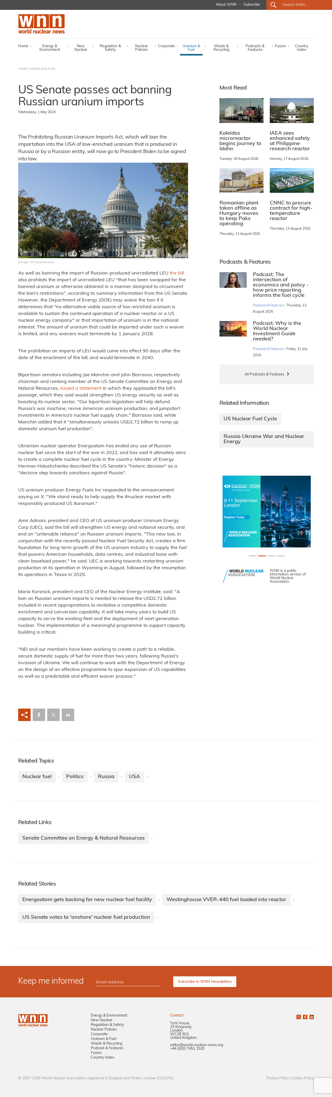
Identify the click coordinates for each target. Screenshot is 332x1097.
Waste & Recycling (221, 48)
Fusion (280, 46)
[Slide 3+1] (281, 556)
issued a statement (80, 388)
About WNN (226, 5)
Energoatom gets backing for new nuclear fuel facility (87, 899)
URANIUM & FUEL (43, 69)
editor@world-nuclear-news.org (196, 1045)
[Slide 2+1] (271, 556)
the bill (177, 273)
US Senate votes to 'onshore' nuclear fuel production (86, 917)
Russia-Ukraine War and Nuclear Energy (264, 439)
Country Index (301, 48)
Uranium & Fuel (191, 48)
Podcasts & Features (255, 48)
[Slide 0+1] (253, 556)
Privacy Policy (277, 1078)
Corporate (166, 46)
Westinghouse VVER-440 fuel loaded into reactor (226, 899)
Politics (75, 776)
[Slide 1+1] (262, 556)
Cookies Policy (302, 1078)
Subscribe (252, 5)
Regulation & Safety (110, 48)
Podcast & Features (107, 1048)
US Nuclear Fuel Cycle (250, 419)
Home (23, 46)
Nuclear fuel (37, 776)
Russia (106, 776)
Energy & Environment (49, 48)
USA (134, 776)
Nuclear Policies (141, 48)
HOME (22, 69)
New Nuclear (80, 48)
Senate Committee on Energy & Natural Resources (83, 838)
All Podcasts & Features (264, 374)
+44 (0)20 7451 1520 (187, 1049)
